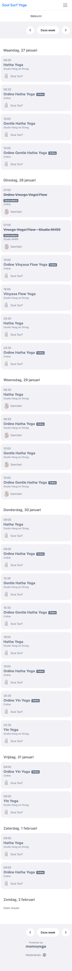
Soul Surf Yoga (14, 5)
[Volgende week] (66, 30)
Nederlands (36, 955)
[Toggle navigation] (65, 5)
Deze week (48, 30)
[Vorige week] (30, 30)
